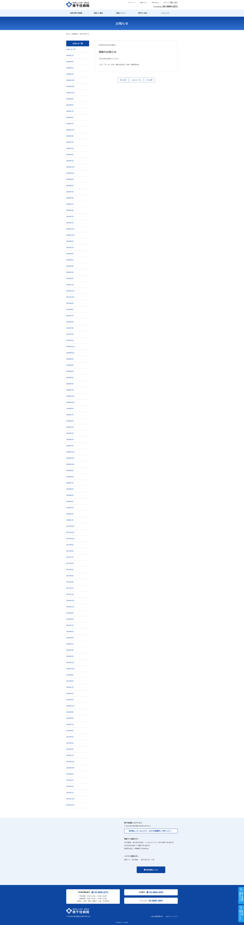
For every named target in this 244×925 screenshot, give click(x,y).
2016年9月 (70, 613)
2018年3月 (70, 507)
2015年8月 (70, 681)
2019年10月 (70, 402)
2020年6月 (70, 371)
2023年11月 (70, 173)
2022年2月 (70, 278)
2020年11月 (70, 353)
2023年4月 (70, 204)
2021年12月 (70, 291)
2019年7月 (70, 415)
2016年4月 (70, 644)
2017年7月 (70, 557)
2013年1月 (70, 792)
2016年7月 (70, 625)
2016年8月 (70, 619)
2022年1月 (70, 284)
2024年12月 (70, 130)
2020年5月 (70, 377)
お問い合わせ (155, 2)
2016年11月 (70, 607)
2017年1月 (70, 594)
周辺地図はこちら (152, 870)
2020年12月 (70, 346)
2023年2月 (70, 216)
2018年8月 (70, 477)
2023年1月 (70, 223)
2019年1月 (70, 446)
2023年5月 (70, 198)
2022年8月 (70, 241)
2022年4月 (70, 266)
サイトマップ (131, 2)
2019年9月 (70, 408)
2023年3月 (70, 210)
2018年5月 (70, 495)
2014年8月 (70, 718)
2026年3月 (70, 74)
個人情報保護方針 (157, 916)
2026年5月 (70, 62)
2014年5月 (70, 737)
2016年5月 (70, 638)
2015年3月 (70, 699)
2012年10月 (70, 805)
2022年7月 (70, 247)
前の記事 (123, 80)
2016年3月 (70, 650)
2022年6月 (70, 254)
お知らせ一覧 (136, 80)
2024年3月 (70, 148)
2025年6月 (70, 117)
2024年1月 (70, 161)
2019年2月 (70, 439)
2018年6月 (70, 489)
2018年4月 (70, 501)
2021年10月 (70, 297)
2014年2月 (70, 749)
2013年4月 (70, 780)
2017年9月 (70, 545)
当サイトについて (172, 916)
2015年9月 (70, 675)
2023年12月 (70, 167)
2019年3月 (70, 433)
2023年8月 (70, 185)
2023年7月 (70, 192)
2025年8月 (70, 105)
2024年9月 (70, 136)
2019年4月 (70, 427)
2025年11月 (70, 86)
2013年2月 (70, 786)
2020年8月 (70, 365)
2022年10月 (70, 235)
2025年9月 (70, 99)
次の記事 (149, 80)
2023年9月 (70, 179)
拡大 (176, 2)
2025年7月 (70, 111)
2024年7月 (70, 142)
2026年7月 (70, 55)
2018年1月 (70, 520)
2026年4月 (70, 68)
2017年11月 (70, 532)
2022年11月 (70, 229)
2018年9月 (70, 470)
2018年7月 (70, 483)
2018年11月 (70, 458)
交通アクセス (143, 2)
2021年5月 (70, 322)
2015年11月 (70, 662)
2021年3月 (70, 334)
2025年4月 (70, 123)
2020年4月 (70, 384)
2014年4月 (70, 743)
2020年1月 (70, 390)
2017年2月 (70, 588)
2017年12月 (70, 526)
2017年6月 (70, 563)
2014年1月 (70, 755)
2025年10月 (70, 92)
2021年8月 (70, 309)
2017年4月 (70, 576)
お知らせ (75, 34)
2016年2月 (70, 656)
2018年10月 (70, 464)
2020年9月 (70, 359)
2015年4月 (70, 693)
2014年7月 (70, 724)
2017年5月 (70, 569)
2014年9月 (70, 712)
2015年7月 (70, 687)
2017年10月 (70, 538)
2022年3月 (70, 272)
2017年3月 (70, 582)
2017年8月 (70, 551)
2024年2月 (70, 154)
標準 (171, 2)
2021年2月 (70, 340)
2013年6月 (70, 774)
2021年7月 (70, 315)
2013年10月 (70, 768)
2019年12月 (70, 396)
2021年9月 (70, 303)
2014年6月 (70, 730)
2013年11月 (70, 761)
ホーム (68, 34)
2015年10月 (70, 669)
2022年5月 (70, 260)
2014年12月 (70, 706)
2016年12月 (70, 600)
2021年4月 (70, 328)
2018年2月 (70, 514)
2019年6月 (70, 421)
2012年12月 (70, 799)
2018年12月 (70, 452)
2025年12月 (70, 80)
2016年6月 (70, 631)
